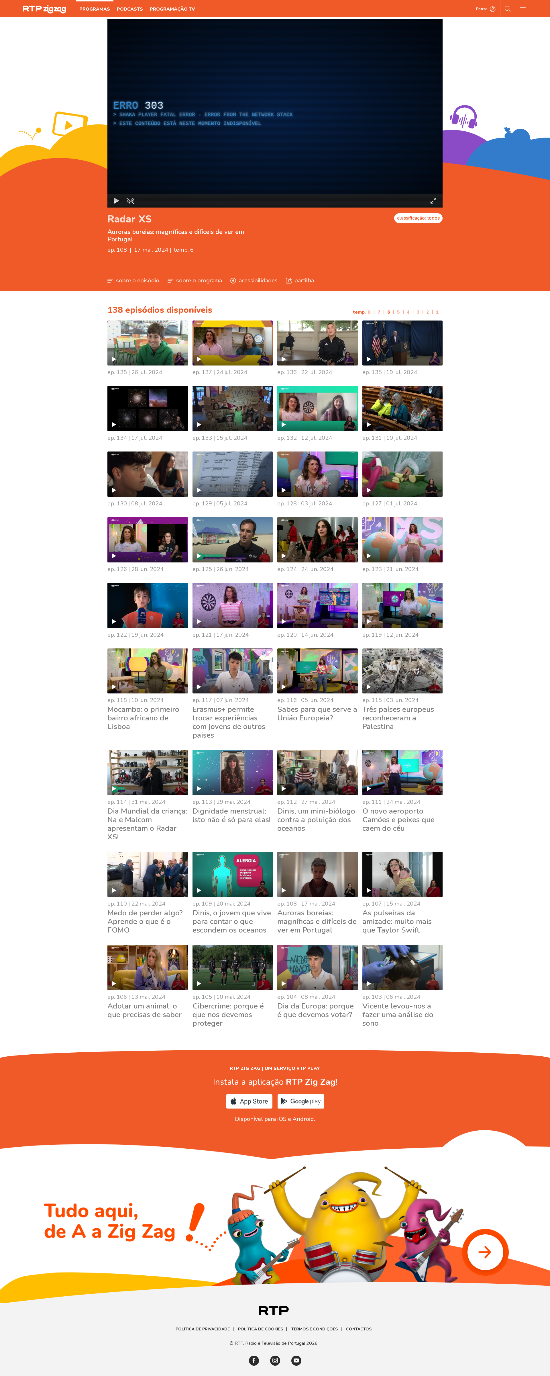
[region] (275, 113)
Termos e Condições (314, 1329)
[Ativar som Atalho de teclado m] (130, 201)
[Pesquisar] (507, 8)
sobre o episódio (137, 280)
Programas (94, 9)
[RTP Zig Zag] (44, 9)
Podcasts (130, 9)
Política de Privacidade (203, 1329)
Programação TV (172, 9)
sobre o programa (199, 280)
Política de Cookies (260, 1329)
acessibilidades (258, 280)
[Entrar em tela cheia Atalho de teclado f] (433, 201)
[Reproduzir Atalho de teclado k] (116, 201)
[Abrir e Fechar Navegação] (522, 8)
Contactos (359, 1329)
